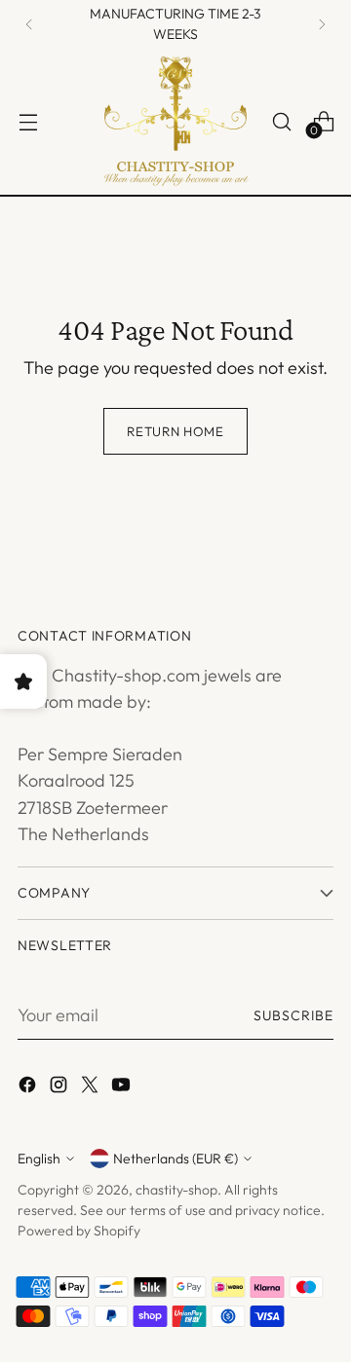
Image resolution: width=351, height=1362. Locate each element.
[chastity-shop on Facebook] (29, 1088)
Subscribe (293, 1015)
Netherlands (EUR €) (175, 1158)
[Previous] (29, 24)
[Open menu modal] (28, 121)
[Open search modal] (281, 121)
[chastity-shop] (175, 121)
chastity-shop (176, 1189)
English (39, 1158)
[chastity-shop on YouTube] (123, 1088)
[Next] (321, 24)
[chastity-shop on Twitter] (91, 1088)
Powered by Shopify (79, 1230)
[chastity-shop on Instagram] (60, 1088)
